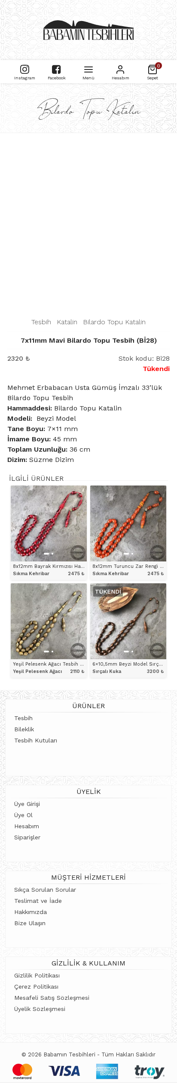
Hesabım (26, 826)
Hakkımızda (30, 911)
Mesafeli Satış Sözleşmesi (51, 997)
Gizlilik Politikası (37, 975)
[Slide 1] (46, 554)
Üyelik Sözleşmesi (39, 1008)
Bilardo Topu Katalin (114, 322)
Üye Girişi (27, 803)
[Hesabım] (120, 68)
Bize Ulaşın (30, 923)
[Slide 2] (52, 554)
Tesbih (41, 322)
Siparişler (27, 837)
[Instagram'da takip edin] (24, 68)
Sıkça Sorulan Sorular (45, 889)
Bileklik (24, 729)
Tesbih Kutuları (35, 740)
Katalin (67, 322)
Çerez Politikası (36, 986)
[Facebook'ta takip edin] (56, 68)
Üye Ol (23, 814)
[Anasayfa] (88, 30)
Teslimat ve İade (38, 900)
